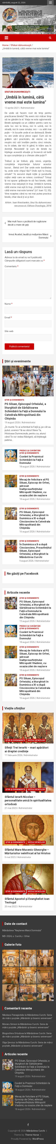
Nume (8, 303)
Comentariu (11, 266)
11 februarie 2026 (13, 755)
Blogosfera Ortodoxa (13, 1033)
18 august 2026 (27, 466)
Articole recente (18, 592)
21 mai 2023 (11, 808)
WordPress (38, 1138)
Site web (9, 331)
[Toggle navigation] (6, 37)
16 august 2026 (27, 531)
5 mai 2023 (10, 857)
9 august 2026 (26, 561)
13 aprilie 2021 (12, 108)
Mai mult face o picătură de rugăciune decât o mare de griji (27, 223)
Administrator (28, 108)
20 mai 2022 (11, 906)
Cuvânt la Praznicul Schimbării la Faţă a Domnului (31, 459)
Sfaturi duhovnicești (17, 92)
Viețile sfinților (15, 708)
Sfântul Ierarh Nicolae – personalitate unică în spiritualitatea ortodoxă (28, 800)
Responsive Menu (50, 2)
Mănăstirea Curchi (35, 1130)
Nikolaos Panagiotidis (13, 1015)
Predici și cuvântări (30, 451)
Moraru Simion (9, 1024)
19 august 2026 (12, 422)
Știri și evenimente (18, 361)
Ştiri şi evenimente (14, 400)
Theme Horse (32, 1134)
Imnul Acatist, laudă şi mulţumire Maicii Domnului (28, 236)
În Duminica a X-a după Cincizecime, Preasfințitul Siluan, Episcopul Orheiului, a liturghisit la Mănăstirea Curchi (35, 551)
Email (8, 317)
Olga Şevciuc (8, 1042)
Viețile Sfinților (36, 740)
